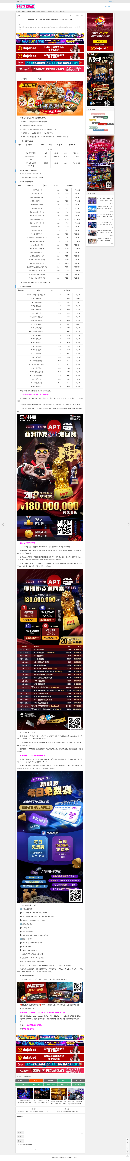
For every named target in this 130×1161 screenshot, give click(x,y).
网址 (19, 1141)
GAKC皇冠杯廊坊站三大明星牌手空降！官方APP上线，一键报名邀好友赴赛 (104, 208)
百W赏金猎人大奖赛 (94, 118)
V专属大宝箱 (106, 119)
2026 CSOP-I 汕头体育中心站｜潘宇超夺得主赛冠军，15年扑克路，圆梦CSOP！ (75, 1104)
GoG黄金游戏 (78, 1081)
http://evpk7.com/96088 (45, 1012)
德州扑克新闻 (25, 11)
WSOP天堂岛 (36, 1084)
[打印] (70, 15)
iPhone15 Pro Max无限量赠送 (108, 127)
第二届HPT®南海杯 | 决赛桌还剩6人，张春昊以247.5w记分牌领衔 (105, 217)
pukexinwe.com (37, 1016)
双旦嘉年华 (78, 1084)
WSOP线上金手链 (50, 1084)
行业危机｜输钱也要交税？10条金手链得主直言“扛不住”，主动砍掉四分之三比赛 (24, 1102)
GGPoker (64, 1081)
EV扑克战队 (50, 1081)
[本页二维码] (127, 1155)
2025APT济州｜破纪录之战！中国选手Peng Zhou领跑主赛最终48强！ (104, 233)
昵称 (20, 1132)
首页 (19, 11)
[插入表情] (82, 1132)
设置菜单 (111, 1)
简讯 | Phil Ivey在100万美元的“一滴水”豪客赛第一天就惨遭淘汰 (104, 225)
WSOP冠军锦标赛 (99, 127)
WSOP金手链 (64, 1084)
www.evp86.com (32, 79)
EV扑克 (36, 1081)
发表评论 (76, 15)
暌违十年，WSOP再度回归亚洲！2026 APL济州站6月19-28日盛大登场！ (41, 1102)
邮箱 (20, 1137)
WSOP (22, 1084)
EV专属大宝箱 (22, 1081)
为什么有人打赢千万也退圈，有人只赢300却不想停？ (104, 241)
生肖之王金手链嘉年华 (98, 121)
